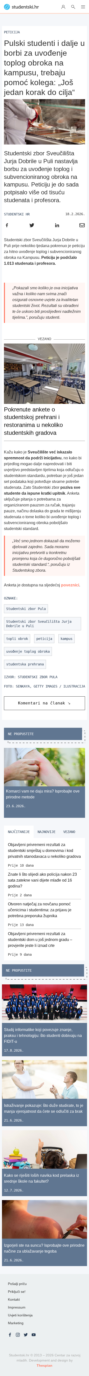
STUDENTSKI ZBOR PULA (37, 677)
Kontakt (14, 1299)
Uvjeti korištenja (20, 1315)
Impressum (16, 1307)
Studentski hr (17, 214)
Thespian (44, 1365)
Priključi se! (16, 1292)
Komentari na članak (41, 703)
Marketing (15, 1323)
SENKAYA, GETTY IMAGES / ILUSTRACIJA (50, 686)
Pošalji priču (17, 1284)
